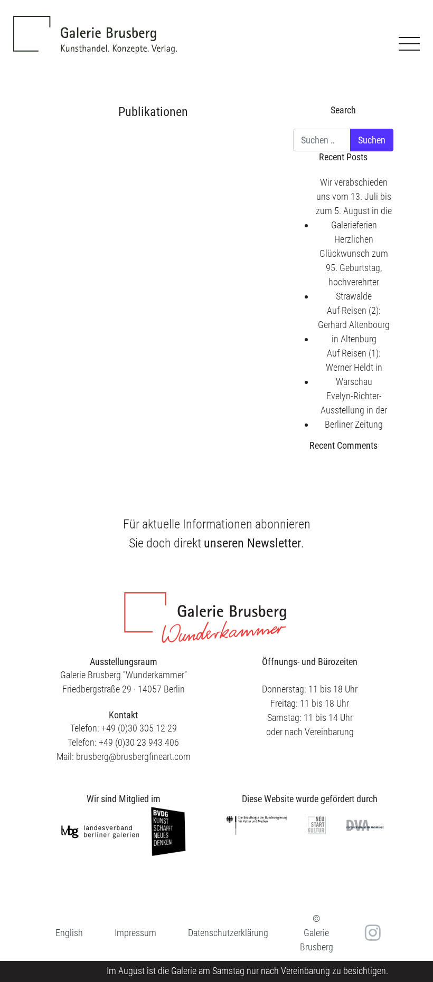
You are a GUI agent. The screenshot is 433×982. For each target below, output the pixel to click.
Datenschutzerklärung (228, 932)
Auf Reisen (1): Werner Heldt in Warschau (354, 367)
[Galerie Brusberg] (95, 27)
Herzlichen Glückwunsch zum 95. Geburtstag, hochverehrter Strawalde (353, 268)
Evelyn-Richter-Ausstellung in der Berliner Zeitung (354, 410)
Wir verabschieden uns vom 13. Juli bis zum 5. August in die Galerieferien (354, 203)
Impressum (135, 932)
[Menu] (409, 44)
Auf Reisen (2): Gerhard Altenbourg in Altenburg (354, 324)
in (371, 932)
